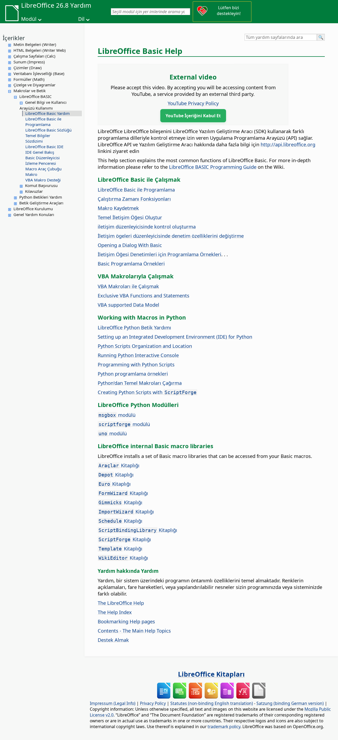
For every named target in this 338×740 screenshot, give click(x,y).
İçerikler (14, 38)
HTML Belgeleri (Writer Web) (39, 50)
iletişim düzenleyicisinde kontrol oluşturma (147, 226)
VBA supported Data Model (128, 304)
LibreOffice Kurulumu (33, 208)
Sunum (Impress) (29, 61)
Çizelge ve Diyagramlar (34, 84)
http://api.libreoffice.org (288, 144)
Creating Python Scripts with (147, 392)
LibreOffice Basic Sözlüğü (48, 130)
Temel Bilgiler (37, 135)
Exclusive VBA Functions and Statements (143, 295)
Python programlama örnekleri (133, 373)
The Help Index (115, 612)
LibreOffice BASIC (35, 96)
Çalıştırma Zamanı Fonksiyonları (134, 198)
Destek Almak (113, 639)
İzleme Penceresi (40, 163)
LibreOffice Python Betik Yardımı (134, 327)
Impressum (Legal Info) (112, 703)
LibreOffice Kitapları (211, 673)
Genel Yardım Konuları (33, 214)
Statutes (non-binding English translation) (211, 703)
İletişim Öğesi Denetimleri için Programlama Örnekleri (159, 254)
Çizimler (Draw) (27, 67)
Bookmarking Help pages (126, 621)
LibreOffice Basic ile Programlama (43, 121)
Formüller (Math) (29, 79)
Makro (31, 174)
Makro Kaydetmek (118, 208)
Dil (81, 19)
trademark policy (224, 726)
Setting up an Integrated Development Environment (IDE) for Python (175, 336)
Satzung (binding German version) (290, 703)
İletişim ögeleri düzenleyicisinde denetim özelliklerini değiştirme (171, 235)
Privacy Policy (153, 703)
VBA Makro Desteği (43, 179)
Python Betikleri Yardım (40, 197)
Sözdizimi (34, 141)
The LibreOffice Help (121, 603)
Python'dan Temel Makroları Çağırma (140, 383)
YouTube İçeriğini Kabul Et (193, 116)
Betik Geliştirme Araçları (41, 202)
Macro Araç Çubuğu (43, 168)
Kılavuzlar (34, 191)
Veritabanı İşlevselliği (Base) (38, 73)
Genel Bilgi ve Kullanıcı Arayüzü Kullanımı (43, 105)
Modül (28, 19)
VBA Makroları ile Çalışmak (128, 286)
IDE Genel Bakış (39, 152)
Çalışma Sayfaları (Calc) (34, 56)
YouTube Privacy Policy (193, 103)
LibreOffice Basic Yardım (47, 113)
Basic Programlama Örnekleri (131, 263)
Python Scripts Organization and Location (145, 346)
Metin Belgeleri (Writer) (34, 44)
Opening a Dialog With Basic (130, 245)
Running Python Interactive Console (138, 355)
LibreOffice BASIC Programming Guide (212, 166)
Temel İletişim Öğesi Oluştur (130, 217)
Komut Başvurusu (41, 185)
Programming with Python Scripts (136, 364)
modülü (116, 414)
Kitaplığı (118, 465)
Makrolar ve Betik (29, 90)
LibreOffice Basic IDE (44, 146)
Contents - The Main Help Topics (134, 630)
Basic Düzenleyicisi (42, 157)
